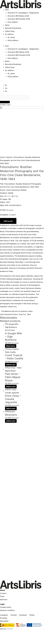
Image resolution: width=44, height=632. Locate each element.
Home (2, 157)
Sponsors (3, 599)
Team (2, 596)
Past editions (13, 22)
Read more (10, 346)
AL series (11, 37)
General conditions (7, 610)
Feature (9, 157)
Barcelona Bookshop (13, 28)
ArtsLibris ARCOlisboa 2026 (18, 16)
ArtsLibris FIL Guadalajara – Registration (23, 13)
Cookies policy (5, 607)
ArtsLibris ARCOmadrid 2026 (19, 19)
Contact (3, 593)
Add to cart (8, 221)
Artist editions (13, 40)
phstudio (9, 629)
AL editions (9, 34)
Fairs (7, 10)
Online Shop (9, 31)
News (7, 25)
